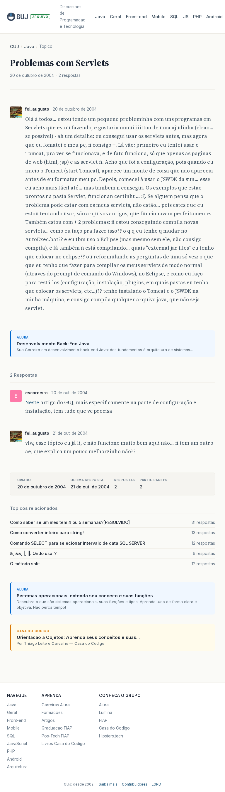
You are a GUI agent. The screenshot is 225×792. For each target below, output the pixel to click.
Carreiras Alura (56, 705)
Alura (104, 705)
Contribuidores (134, 784)
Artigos (48, 720)
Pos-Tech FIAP (55, 736)
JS (185, 16)
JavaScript (17, 743)
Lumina (105, 712)
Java (100, 16)
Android (214, 16)
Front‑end (136, 16)
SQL (174, 16)
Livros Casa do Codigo (63, 743)
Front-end (16, 720)
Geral (115, 16)
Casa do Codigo (114, 728)
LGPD (156, 784)
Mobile (158, 16)
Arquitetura (17, 766)
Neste (32, 402)
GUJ (14, 46)
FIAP (103, 720)
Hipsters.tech (111, 736)
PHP (197, 16)
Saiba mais (108, 784)
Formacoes (52, 712)
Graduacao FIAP (57, 728)
